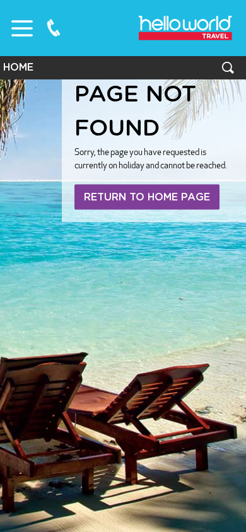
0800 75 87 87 (53, 27)
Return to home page (147, 197)
